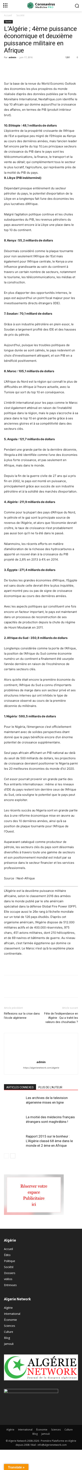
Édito (7, 1255)
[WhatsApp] (35, 66)
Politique (9, 1261)
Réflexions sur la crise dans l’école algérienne (22, 1016)
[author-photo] (41, 1056)
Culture (8, 1332)
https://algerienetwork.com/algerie (41, 1067)
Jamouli (9, 1344)
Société (20, 15)
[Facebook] (8, 66)
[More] (45, 66)
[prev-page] (6, 1155)
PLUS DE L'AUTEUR (50, 1087)
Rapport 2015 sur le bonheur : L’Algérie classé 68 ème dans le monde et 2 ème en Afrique (49, 1141)
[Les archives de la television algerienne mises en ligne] (14, 1102)
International (12, 1314)
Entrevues (10, 1285)
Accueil (8, 15)
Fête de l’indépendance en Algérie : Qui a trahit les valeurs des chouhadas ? (61, 1018)
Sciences (9, 1326)
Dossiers (9, 1273)
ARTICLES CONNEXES (20, 1087)
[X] (17, 66)
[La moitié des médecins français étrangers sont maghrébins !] (14, 1122)
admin (12, 57)
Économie (10, 1320)
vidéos (8, 1279)
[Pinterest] (26, 66)
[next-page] (12, 1155)
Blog (7, 1338)
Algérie (8, 1308)
